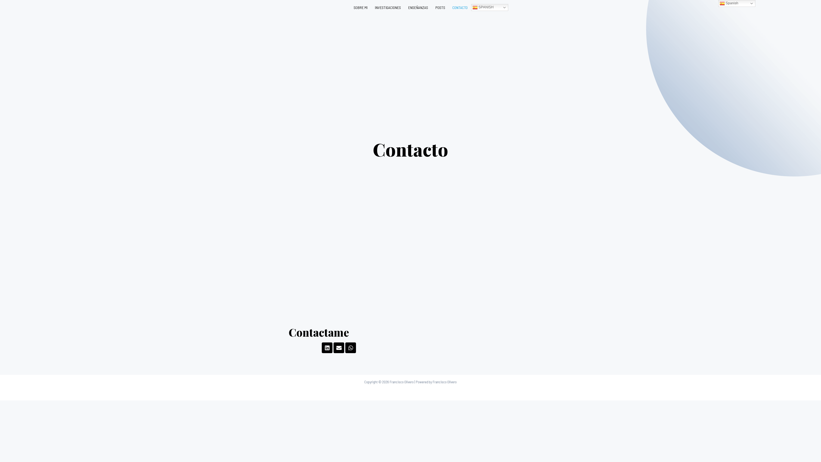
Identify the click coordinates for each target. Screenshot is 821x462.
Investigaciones (388, 7)
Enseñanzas (418, 7)
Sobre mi (361, 7)
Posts (440, 7)
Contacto (460, 7)
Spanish (486, 7)
